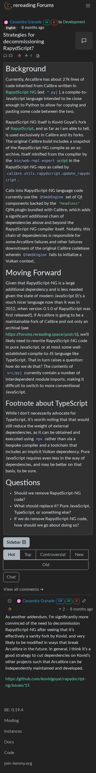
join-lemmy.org (18, 763)
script (41, 161)
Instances (13, 731)
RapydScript (22, 128)
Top (28, 554)
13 (10, 56)
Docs (9, 742)
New (79, 554)
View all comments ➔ (23, 589)
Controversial (53, 554)
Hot (11, 554)
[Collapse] (9, 601)
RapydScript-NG (21, 92)
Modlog (11, 720)
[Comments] (84, 40)
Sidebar (14, 542)
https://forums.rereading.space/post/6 (41, 334)
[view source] (38, 56)
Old (45, 565)
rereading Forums (33, 5)
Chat (11, 577)
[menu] (88, 5)
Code (9, 753)
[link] (19, 56)
